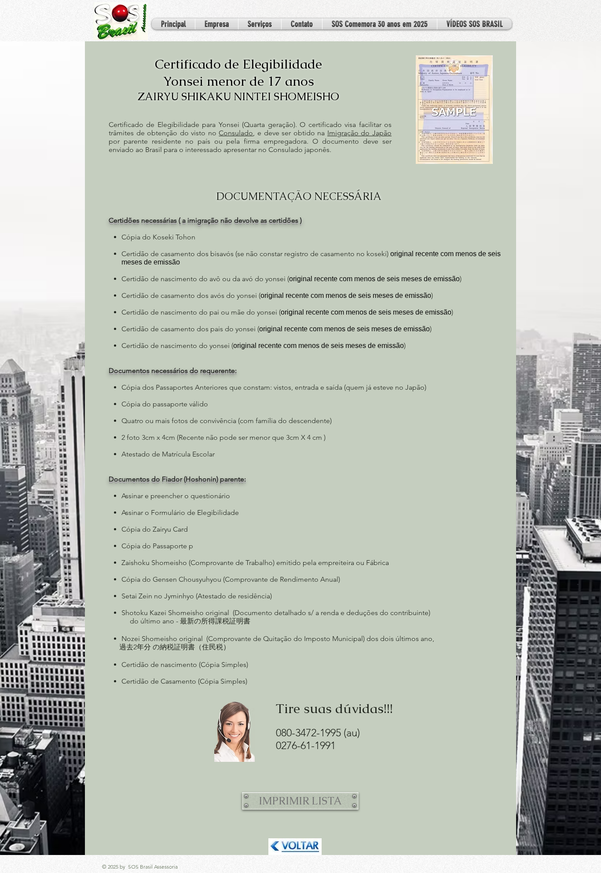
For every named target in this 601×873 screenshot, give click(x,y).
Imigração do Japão (359, 133)
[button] (259, 23)
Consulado (236, 133)
